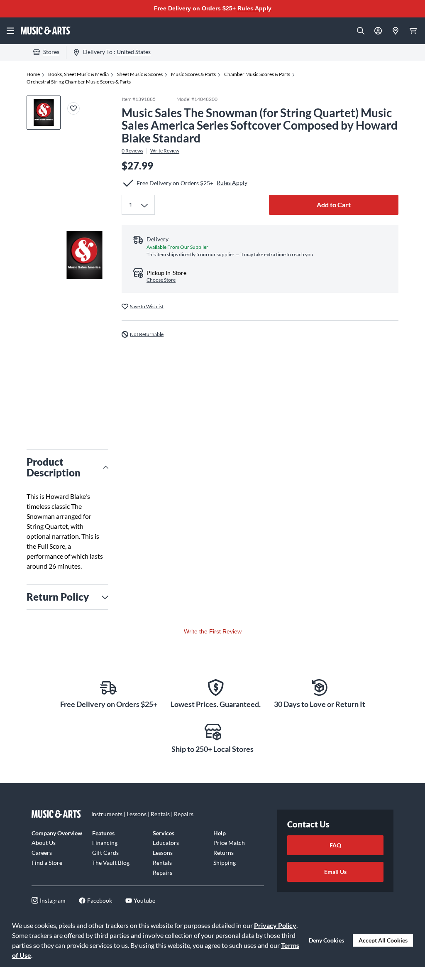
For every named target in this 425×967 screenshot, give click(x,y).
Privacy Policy (275, 925)
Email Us (335, 871)
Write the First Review (213, 631)
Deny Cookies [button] (326, 940)
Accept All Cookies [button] (383, 940)
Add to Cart (334, 205)
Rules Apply (254, 8)
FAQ (335, 845)
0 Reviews (132, 151)
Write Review (164, 151)
